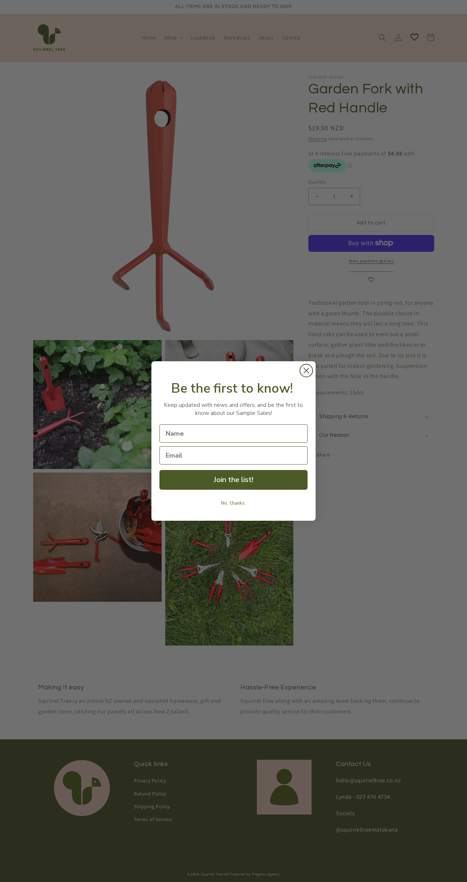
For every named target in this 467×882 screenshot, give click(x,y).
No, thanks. (233, 503)
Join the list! (233, 480)
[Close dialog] (306, 370)
